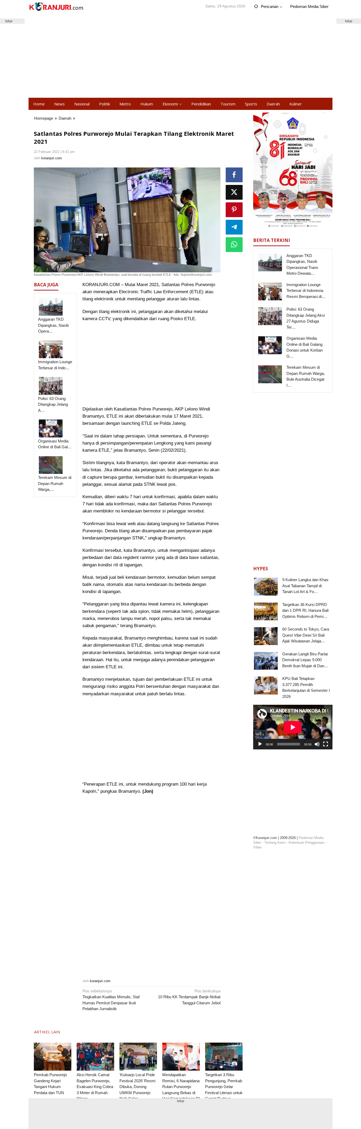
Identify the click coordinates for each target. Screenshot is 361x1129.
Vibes (257, 847)
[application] (292, 727)
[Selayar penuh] (325, 744)
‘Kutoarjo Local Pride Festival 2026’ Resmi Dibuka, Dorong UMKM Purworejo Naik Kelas (137, 1086)
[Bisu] (317, 744)
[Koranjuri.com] (56, 6)
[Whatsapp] (234, 244)
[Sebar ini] (234, 174)
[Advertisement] (180, 55)
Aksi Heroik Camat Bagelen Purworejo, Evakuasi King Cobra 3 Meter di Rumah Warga (95, 1086)
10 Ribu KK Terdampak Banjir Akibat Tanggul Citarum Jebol (189, 997)
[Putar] (260, 744)
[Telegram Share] (234, 227)
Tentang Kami (274, 843)
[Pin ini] (234, 209)
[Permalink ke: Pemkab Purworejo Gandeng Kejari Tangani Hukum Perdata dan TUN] (52, 1057)
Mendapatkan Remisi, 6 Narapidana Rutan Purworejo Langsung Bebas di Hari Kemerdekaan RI (181, 1086)
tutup (348, 21)
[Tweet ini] (234, 192)
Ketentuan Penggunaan (306, 843)
